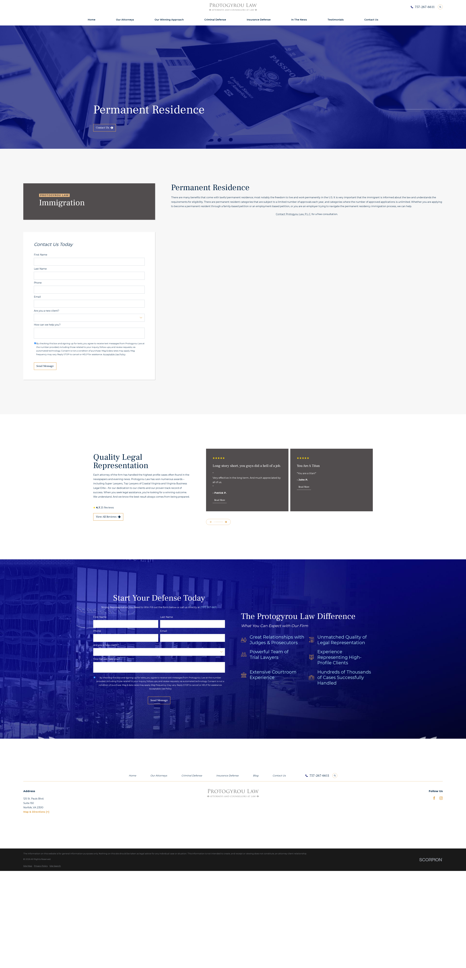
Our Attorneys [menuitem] (125, 19)
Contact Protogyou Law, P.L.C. (293, 214)
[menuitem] (27, 866)
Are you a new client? (46, 310)
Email (37, 296)
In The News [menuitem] (299, 19)
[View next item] (226, 522)
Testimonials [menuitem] (336, 19)
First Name (40, 254)
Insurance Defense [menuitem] (259, 19)
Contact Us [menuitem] (371, 19)
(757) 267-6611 (208, 607)
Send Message (45, 366)
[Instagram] (441, 798)
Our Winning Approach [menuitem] (169, 19)
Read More (219, 500)
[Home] (233, 7)
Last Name (40, 268)
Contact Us (102, 127)
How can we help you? (47, 324)
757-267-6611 (425, 7)
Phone (38, 282)
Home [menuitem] (91, 19)
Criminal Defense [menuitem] (215, 19)
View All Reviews (106, 517)
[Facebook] (434, 798)
